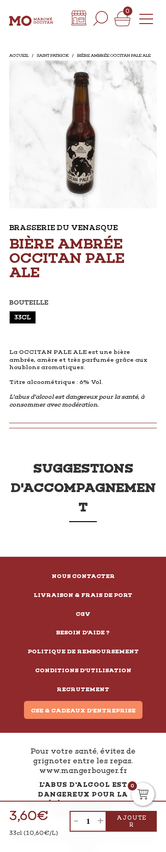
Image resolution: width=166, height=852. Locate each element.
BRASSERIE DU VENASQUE (63, 227)
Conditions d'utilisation (83, 670)
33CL (22, 317)
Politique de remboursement (83, 651)
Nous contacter (83, 576)
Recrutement (83, 689)
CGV (83, 614)
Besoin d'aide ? (83, 632)
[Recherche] (101, 18)
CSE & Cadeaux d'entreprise (83, 710)
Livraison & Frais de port (83, 595)
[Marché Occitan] (31, 18)
